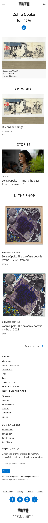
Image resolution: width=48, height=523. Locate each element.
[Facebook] (12, 499)
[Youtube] (20, 499)
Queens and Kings (9, 71)
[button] (44, 4)
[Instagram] (27, 499)
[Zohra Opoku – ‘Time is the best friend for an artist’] (23, 161)
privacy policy (33, 476)
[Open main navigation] (9, 3)
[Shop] (24, 27)
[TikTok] (35, 499)
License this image (10, 76)
